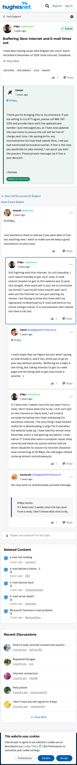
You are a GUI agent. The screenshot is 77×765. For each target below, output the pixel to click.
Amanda (17, 210)
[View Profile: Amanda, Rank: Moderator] (7, 212)
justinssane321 (38, 692)
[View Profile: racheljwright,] (7, 704)
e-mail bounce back (22, 582)
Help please (20, 687)
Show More (13, 61)
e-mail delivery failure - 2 (25, 569)
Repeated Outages (24, 659)
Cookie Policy (30, 746)
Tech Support (13, 16)
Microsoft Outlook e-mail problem (31, 610)
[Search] (47, 6)
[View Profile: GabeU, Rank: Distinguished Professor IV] (14, 332)
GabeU (23, 329)
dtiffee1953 (35, 649)
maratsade (26, 474)
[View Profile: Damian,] (10, 92)
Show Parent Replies (12, 202)
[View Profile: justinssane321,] (7, 690)
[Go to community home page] (17, 6)
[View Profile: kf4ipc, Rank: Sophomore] (7, 28)
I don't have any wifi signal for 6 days (35, 702)
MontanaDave (33, 617)
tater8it (33, 678)
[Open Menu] (71, 16)
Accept (64, 758)
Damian (19, 90)
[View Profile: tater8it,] (7, 676)
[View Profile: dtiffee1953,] (7, 647)
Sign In (69, 6)
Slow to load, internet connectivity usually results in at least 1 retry (38, 645)
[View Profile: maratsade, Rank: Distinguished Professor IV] (14, 477)
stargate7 (30, 562)
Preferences (25, 758)
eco (31, 664)
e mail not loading (21, 557)
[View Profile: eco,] (7, 662)
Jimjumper (31, 603)
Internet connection (25, 673)
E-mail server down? (22, 596)
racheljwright (37, 706)
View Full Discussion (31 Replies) (23, 196)
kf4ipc (17, 26)
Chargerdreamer (34, 589)
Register (57, 6)
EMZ (27, 576)
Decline (46, 758)
